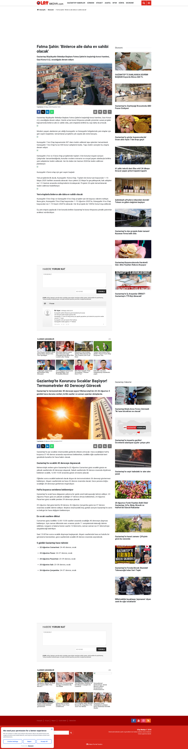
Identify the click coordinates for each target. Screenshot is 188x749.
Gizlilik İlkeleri (62, 720)
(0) (63, 324)
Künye (47, 720)
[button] (100, 112)
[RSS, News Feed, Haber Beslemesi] (148, 721)
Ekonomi (130, 3)
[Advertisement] (94, 27)
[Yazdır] (95, 112)
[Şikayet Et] (103, 324)
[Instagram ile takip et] (143, 721)
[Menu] (149, 3)
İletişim (54, 720)
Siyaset (99, 3)
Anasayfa (42, 10)
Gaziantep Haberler (76, 3)
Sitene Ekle (72, 720)
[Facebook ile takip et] (133, 721)
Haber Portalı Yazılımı (95, 744)
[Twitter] (43, 112)
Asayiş (107, 3)
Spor (114, 3)
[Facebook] (39, 112)
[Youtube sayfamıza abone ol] (138, 721)
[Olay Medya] (50, 3)
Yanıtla (58, 324)
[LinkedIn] (47, 112)
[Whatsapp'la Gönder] (52, 112)
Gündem (90, 3)
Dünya (121, 3)
